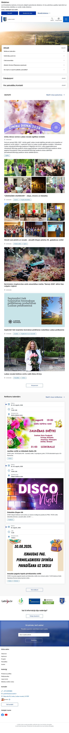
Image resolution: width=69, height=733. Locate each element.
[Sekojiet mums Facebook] (2, 715)
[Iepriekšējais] (3, 601)
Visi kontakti (9, 704)
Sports (25, 243)
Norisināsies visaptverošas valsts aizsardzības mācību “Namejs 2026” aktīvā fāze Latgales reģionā (34, 285)
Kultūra (23, 377)
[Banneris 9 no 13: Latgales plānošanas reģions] (34, 601)
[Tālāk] (65, 601)
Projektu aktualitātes (25, 199)
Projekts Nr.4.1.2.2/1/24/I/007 (28, 333)
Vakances (4, 653)
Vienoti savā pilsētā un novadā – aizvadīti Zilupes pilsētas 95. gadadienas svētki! (34, 240)
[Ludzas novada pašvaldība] (9, 19)
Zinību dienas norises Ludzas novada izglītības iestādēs (24, 137)
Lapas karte (4, 679)
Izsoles (3, 664)
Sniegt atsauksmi (34, 616)
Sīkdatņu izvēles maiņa (7, 682)
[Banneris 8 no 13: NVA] (20, 601)
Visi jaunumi (34, 385)
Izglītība (7, 155)
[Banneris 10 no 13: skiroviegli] (48, 601)
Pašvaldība (16, 377)
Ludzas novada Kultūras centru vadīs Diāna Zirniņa (23, 374)
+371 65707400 (7, 691)
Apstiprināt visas (27, 13)
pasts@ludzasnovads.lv (9, 693)
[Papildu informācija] (9, 699)
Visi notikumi (34, 590)
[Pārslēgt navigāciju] (66, 19)
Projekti (3, 659)
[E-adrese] (4, 699)
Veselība (16, 333)
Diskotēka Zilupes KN (15, 512)
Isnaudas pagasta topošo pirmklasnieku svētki (24, 574)
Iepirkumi (4, 656)
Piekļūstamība (5, 676)
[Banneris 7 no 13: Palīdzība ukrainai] (7, 601)
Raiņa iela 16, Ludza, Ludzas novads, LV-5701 (16, 696)
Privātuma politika (6, 673)
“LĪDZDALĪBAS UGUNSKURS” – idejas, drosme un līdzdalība (26, 196)
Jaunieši (16, 199)
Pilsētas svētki (17, 243)
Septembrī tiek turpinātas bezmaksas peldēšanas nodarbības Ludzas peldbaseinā (34, 330)
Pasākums (10, 519)
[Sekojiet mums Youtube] (6, 715)
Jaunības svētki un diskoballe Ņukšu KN (21, 451)
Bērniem (16, 581)
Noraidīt (9, 13)
